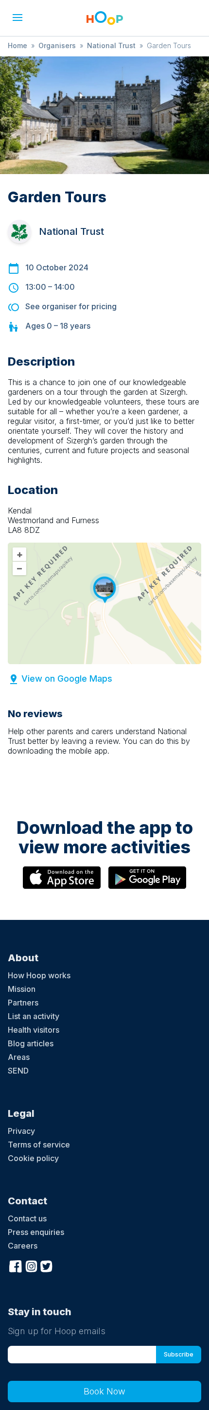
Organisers (57, 45)
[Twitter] (46, 1265)
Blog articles (30, 1043)
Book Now (104, 1391)
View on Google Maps (66, 678)
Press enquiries (36, 1232)
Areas (19, 1057)
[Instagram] (31, 1265)
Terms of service (39, 1144)
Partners (23, 1002)
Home (17, 45)
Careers (22, 1246)
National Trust (111, 45)
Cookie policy (33, 1158)
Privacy (21, 1131)
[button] (17, 17)
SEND (18, 1070)
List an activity (33, 1016)
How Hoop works (39, 975)
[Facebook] (15, 1265)
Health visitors (33, 1030)
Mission (21, 989)
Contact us (27, 1218)
